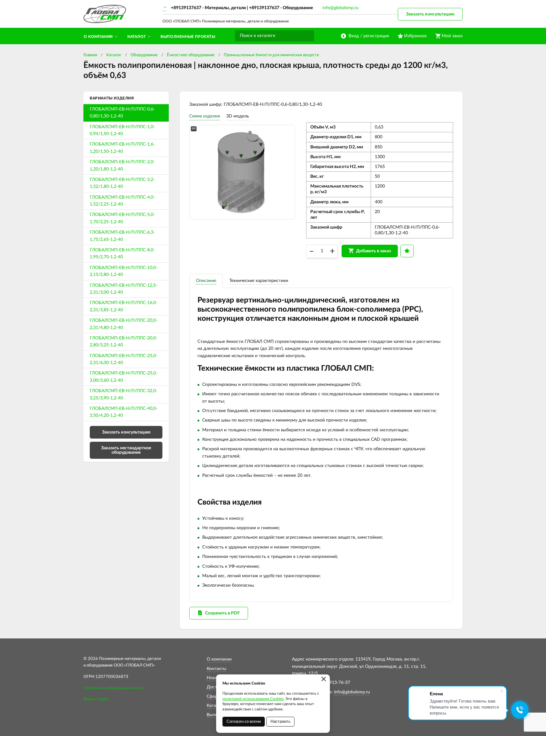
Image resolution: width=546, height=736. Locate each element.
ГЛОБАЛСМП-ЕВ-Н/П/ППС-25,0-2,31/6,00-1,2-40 (123, 359)
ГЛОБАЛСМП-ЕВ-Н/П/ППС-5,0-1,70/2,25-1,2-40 (122, 218)
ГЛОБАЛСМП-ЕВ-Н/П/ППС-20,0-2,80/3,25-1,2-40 (123, 341)
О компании (219, 659)
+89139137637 (186, 8)
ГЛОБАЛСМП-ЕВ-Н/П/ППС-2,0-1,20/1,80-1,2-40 (122, 165)
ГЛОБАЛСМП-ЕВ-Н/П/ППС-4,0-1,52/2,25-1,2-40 (122, 200)
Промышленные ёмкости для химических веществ (271, 55)
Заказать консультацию (430, 14)
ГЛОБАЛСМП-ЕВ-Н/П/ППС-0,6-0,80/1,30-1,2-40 (122, 112)
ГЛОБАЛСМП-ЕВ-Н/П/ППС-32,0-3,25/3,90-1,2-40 (123, 394)
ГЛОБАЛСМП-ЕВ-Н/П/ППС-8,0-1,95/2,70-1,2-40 (122, 253)
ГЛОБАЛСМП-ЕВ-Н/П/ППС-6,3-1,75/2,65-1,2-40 (122, 236)
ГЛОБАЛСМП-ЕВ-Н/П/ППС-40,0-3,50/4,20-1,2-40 (123, 412)
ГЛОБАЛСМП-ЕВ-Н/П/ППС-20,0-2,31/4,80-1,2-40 (123, 324)
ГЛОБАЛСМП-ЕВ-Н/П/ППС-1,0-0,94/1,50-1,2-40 (122, 130)
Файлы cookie (96, 699)
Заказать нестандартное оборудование (126, 450)
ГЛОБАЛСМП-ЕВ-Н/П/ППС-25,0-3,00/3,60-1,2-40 (123, 376)
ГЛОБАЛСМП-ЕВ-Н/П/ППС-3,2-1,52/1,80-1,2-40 (122, 183)
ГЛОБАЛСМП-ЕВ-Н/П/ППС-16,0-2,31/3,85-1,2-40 (123, 306)
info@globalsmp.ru (341, 8)
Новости (215, 678)
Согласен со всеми (244, 722)
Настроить (280, 722)
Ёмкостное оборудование (191, 55)
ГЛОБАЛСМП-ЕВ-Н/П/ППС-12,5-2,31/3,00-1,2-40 (123, 289)
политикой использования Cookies (252, 699)
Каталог (113, 55)
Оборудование (144, 55)
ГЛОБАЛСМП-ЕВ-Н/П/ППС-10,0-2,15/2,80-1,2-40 (123, 271)
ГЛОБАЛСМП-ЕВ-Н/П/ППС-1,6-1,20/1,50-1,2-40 (122, 147)
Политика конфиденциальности (113, 688)
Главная (90, 55)
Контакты (216, 669)
